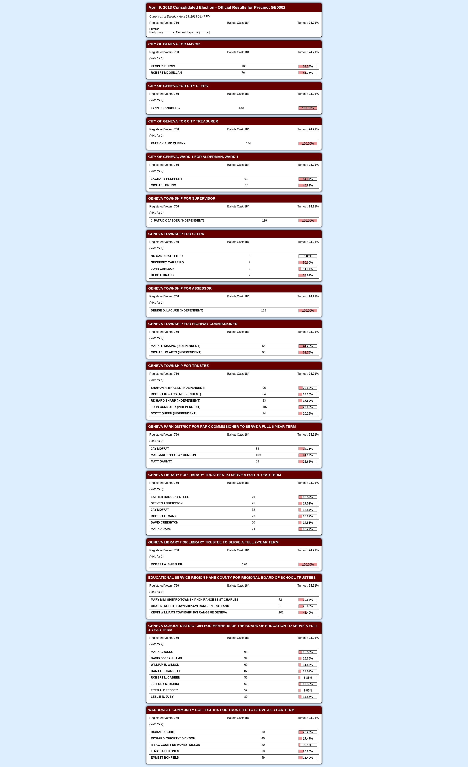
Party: (153, 32)
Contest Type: (185, 32)
